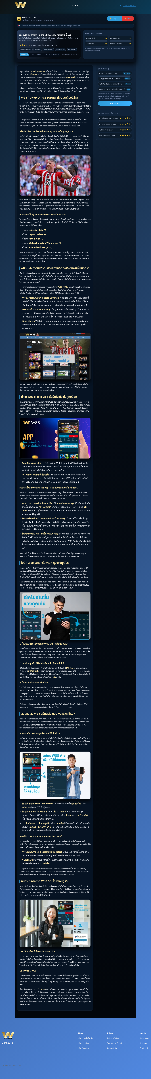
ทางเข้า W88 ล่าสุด (115, 103)
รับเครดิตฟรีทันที (129, 5)
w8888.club (7, 1043)
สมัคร (129, 18)
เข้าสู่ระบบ (116, 18)
